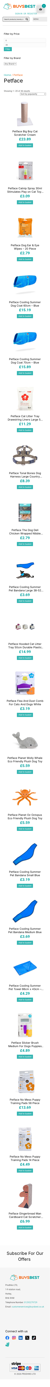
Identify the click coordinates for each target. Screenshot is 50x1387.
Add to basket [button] (24, 145)
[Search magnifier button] (27, 19)
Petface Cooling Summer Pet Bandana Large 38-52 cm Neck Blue (25, 590)
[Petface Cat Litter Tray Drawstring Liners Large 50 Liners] (25, 398)
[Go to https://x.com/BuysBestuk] (27, 1338)
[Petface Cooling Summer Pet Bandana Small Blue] (25, 854)
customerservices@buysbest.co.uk (28, 1306)
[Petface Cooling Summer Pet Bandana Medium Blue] (25, 911)
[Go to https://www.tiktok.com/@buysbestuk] (34, 1338)
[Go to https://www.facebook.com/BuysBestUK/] (7, 1338)
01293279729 (30, 1302)
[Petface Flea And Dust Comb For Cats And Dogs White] (25, 683)
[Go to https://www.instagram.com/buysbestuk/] (14, 1338)
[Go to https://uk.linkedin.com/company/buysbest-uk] (21, 1338)
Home (7, 75)
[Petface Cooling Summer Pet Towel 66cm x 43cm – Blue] (25, 968)
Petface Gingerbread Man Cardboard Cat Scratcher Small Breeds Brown (25, 1217)
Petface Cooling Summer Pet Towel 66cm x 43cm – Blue (25, 989)
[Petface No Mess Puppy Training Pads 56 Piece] (25, 1082)
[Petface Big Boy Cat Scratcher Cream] (25, 114)
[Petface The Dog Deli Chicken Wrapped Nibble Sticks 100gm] (25, 512)
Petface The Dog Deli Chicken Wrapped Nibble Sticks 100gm (25, 533)
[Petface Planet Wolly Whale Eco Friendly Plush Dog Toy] (25, 740)
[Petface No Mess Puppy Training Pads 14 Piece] (25, 1139)
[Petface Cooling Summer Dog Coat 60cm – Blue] (25, 284)
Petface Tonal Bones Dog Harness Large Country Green (25, 477)
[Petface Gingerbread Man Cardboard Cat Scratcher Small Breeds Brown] (25, 1196)
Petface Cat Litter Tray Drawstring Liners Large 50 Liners (25, 420)
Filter (7, 49)
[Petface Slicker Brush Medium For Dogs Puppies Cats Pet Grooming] (25, 1025)
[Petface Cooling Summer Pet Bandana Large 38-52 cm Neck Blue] (25, 569)
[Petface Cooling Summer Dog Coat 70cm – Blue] (25, 341)
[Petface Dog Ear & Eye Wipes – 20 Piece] (25, 227)
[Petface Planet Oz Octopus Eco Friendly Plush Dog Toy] (25, 797)
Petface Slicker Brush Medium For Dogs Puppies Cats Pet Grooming (25, 1046)
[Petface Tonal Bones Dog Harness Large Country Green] (25, 455)
